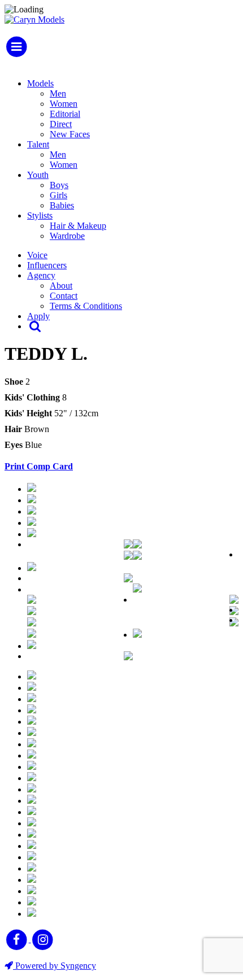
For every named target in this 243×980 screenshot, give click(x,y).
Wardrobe (67, 236)
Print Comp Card (39, 466)
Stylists (40, 215)
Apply (38, 316)
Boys (59, 185)
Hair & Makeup (78, 225)
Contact (63, 295)
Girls (58, 195)
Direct (61, 124)
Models (40, 83)
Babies (62, 205)
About (61, 285)
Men (58, 93)
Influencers (47, 265)
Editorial (65, 114)
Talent (38, 144)
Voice (37, 255)
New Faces (70, 134)
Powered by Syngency (54, 965)
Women (63, 103)
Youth (38, 175)
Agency (41, 275)
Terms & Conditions (86, 306)
